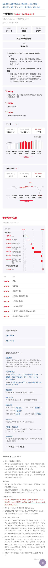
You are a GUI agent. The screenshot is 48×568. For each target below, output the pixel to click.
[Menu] (42, 562)
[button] (24, 249)
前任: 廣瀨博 (10, 336)
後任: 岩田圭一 (11, 341)
